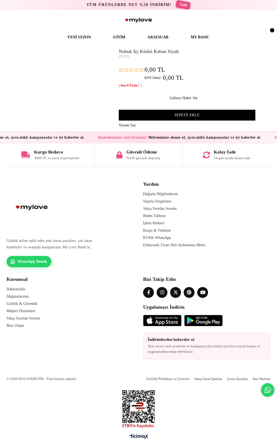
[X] (175, 292)
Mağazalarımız (17, 296)
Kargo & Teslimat (157, 230)
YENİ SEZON (79, 37)
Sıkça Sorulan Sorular (160, 208)
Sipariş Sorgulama (157, 201)
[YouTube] (202, 292)
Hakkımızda (15, 289)
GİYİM (119, 37)
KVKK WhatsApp (157, 238)
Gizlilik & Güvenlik (21, 304)
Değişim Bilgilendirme (160, 194)
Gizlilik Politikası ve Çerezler (168, 379)
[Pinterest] (189, 292)
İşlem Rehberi (153, 223)
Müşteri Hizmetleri (20, 311)
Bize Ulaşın (15, 326)
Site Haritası (262, 379)
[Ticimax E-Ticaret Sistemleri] (138, 438)
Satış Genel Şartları (208, 379)
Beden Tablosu (154, 216)
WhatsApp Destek (32, 261)
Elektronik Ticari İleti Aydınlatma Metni (174, 245)
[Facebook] (148, 292)
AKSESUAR (158, 37)
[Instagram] (162, 292)
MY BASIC (200, 37)
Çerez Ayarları (237, 379)
